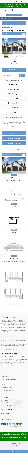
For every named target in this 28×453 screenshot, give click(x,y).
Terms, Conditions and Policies (9, 379)
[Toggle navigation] (23, 34)
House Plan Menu (7, 34)
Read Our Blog (5, 384)
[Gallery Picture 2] (14, 293)
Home (2, 18)
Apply (21, 75)
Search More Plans (14, 23)
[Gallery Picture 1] (14, 277)
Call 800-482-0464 (14, 15)
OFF (17, 59)
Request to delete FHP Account (9, 393)
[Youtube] (21, 1)
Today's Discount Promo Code (9, 387)
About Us (4, 382)
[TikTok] (23, 1)
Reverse (14, 174)
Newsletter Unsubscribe (7, 390)
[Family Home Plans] (14, 10)
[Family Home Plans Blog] (26, 1)
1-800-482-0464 (7, 405)
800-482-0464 (15, 149)
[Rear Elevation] (14, 246)
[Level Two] (14, 220)
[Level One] (14, 194)
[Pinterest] (14, 1)
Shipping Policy (5, 376)
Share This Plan (14, 143)
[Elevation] (14, 46)
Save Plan (14, 133)
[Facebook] (17, 1)
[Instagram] (19, 1)
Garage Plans (7, 18)
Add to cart (14, 69)
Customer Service (6, 373)
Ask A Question (14, 138)
